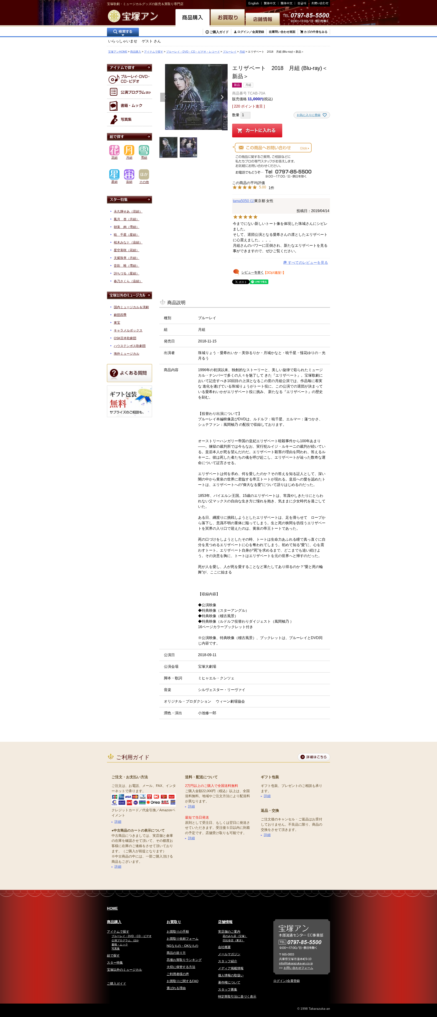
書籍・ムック (120, 944)
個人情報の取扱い (231, 975)
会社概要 (224, 947)
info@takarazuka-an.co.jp (296, 963)
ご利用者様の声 (178, 974)
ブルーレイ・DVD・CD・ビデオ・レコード (193, 51)
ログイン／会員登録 (250, 31)
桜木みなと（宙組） (128, 242)
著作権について (229, 982)
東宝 (117, 322)
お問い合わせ (319, 3)
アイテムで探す (153, 51)
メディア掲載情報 (231, 968)
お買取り (174, 922)
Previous (164, 97)
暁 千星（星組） (126, 234)
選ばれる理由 (176, 988)
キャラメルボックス (128, 330)
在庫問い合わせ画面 (282, 31)
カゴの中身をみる (316, 31)
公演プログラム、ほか (125, 940)
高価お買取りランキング (184, 960)
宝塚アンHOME (117, 51)
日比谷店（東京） (233, 940)
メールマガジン (229, 954)
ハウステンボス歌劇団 (130, 346)
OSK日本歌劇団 (125, 338)
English (254, 3)
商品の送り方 (176, 953)
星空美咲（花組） (126, 250)
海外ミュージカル (126, 353)
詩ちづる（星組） (126, 273)
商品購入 (135, 51)
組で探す (113, 955)
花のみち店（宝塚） (235, 936)
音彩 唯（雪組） (126, 265)
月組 (242, 51)
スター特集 (115, 962)
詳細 (117, 822)
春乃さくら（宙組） (128, 281)
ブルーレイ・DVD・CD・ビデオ (132, 936)
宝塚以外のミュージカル (124, 969)
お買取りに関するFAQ (182, 981)
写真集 (116, 948)
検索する (123, 32)
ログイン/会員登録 (286, 981)
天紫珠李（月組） (126, 258)
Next (222, 97)
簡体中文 (286, 3)
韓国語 (301, 3)
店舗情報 (225, 922)
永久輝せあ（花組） (128, 211)
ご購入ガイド (219, 32)
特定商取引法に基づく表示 (237, 996)
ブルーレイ (229, 51)
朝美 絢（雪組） (126, 227)
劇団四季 (120, 315)
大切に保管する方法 (181, 967)
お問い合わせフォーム (298, 968)
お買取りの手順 (178, 931)
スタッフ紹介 (227, 961)
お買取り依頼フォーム (182, 938)
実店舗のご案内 (229, 931)
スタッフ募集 (227, 989)
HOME (112, 908)
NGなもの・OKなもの (182, 946)
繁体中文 (270, 3)
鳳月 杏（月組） (126, 219)
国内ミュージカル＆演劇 (131, 307)
